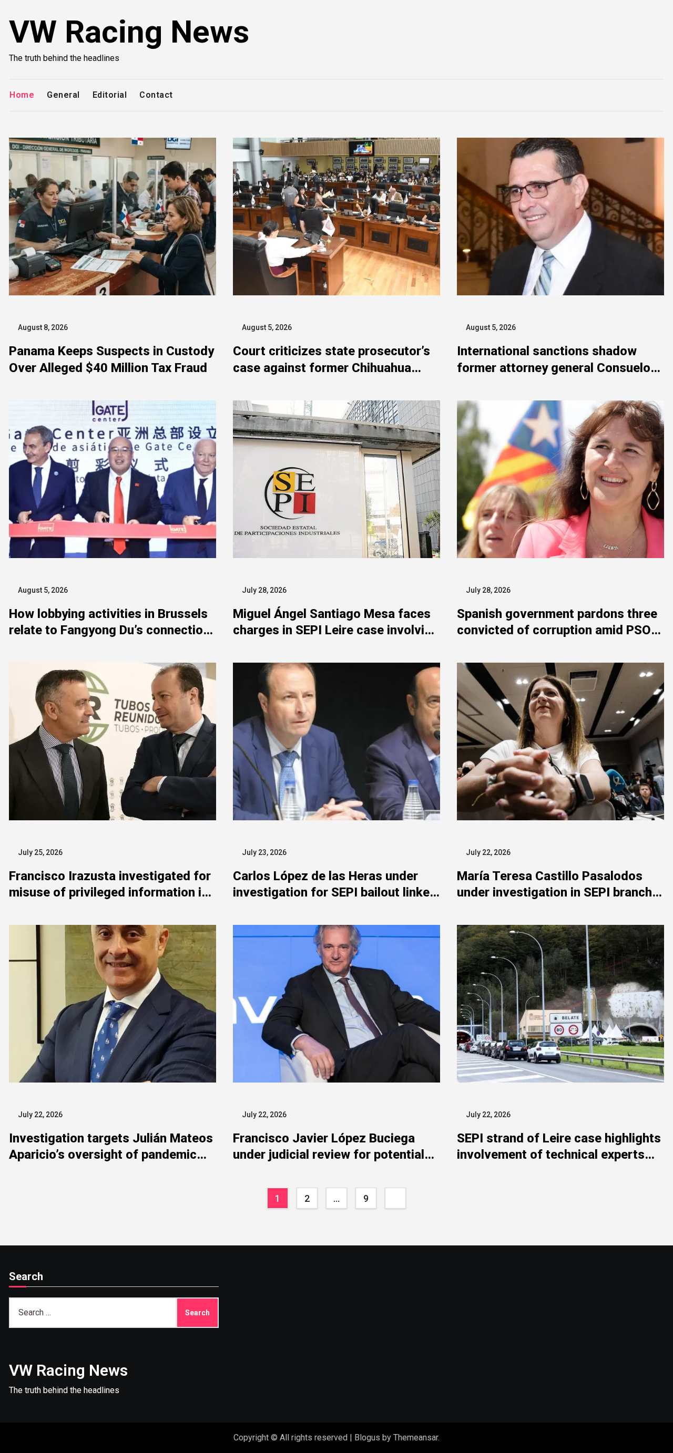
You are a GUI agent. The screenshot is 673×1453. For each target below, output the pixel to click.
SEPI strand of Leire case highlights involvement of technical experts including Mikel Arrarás (559, 1154)
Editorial (110, 95)
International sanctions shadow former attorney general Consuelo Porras (553, 367)
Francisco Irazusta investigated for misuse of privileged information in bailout (110, 892)
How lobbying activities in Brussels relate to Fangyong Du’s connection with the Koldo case (109, 630)
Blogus (367, 1437)
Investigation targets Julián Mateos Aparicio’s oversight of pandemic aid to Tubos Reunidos (111, 1154)
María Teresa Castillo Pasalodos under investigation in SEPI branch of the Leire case (554, 892)
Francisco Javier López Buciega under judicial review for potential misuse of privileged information (328, 1154)
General (63, 95)
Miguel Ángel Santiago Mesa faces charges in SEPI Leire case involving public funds (336, 630)
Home (21, 95)
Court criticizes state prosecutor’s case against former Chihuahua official (331, 367)
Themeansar (415, 1437)
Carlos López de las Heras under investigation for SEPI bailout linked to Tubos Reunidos (335, 892)
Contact (156, 95)
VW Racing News (129, 31)
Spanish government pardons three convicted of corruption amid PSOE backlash (557, 630)
